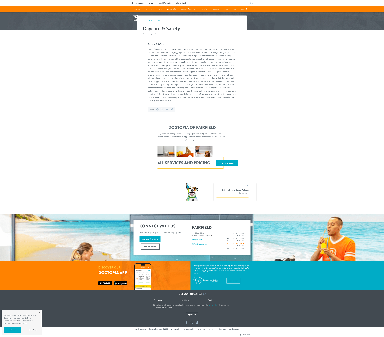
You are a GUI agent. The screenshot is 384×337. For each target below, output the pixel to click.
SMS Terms (212, 329)
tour (160, 8)
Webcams (215, 8)
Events (204, 8)
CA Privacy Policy (189, 329)
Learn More (232, 280)
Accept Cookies (12, 329)
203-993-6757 (197, 240)
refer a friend (181, 3)
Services (149, 8)
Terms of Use (202, 329)
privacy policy (213, 305)
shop (151, 3)
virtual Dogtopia (164, 3)
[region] (22, 322)
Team (226, 8)
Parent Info (171, 8)
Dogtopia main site (140, 329)
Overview (137, 8)
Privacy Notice (175, 329)
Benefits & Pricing (188, 8)
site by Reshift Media (243, 334)
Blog (234, 8)
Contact (244, 8)
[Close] (39, 312)
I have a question (149, 246)
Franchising (222, 329)
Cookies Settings (31, 329)
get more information (226, 163)
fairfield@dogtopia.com (199, 244)
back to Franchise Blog (153, 21)
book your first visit (137, 3)
